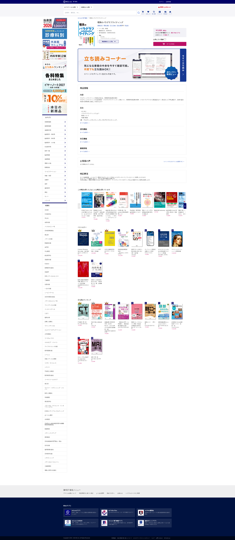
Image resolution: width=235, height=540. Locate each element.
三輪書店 (47, 280)
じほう (47, 313)
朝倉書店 (47, 429)
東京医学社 (48, 401)
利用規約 (114, 538)
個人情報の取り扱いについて (124, 538)
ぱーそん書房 (48, 415)
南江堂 (47, 383)
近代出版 (47, 445)
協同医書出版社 (49, 449)
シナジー (47, 367)
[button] (185, 206)
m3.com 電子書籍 (82, 18)
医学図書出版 (48, 350)
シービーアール (49, 292)
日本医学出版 (48, 453)
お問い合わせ (159, 538)
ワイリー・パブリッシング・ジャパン (54, 388)
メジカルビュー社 (50, 226)
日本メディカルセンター (52, 276)
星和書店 (47, 437)
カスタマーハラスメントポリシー (141, 538)
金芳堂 (47, 247)
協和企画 (47, 317)
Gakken (47, 263)
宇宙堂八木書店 (49, 371)
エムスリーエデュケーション (53, 330)
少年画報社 (48, 334)
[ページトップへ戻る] (230, 537)
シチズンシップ (49, 458)
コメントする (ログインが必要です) (173, 161)
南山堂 (47, 234)
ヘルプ (152, 538)
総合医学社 (48, 255)
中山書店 (47, 251)
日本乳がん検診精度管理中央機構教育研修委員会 (54, 424)
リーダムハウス (49, 338)
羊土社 (47, 218)
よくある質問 (100, 493)
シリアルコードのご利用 (133, 493)
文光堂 (47, 210)
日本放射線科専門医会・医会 (53, 441)
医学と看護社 (48, 393)
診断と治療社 (48, 321)
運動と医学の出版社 (50, 470)
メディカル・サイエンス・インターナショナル (54, 406)
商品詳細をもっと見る (107, 41)
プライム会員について (69, 493)
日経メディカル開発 (50, 359)
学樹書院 (47, 397)
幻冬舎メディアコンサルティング (54, 411)
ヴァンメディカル (50, 325)
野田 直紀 (106, 25)
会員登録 (168, 1)
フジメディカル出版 (50, 305)
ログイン (161, 1)
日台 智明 (119, 25)
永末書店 (47, 419)
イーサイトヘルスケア (51, 379)
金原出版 (47, 222)
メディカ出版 (48, 239)
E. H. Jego (113, 25)
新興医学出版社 (49, 268)
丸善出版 (47, 284)
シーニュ (47, 354)
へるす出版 (48, 288)
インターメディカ (50, 309)
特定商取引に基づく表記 (86, 493)
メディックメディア (50, 433)
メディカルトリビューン (52, 462)
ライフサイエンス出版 (51, 346)
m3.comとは (167, 538)
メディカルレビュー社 (51, 301)
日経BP (47, 272)
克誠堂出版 (48, 259)
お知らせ (120, 493)
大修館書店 (48, 466)
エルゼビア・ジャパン (51, 342)
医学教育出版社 (49, 375)
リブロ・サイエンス (50, 363)
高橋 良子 (100, 25)
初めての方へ (111, 493)
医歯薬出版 (48, 243)
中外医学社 (48, 214)
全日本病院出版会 (50, 297)
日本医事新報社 (49, 230)
